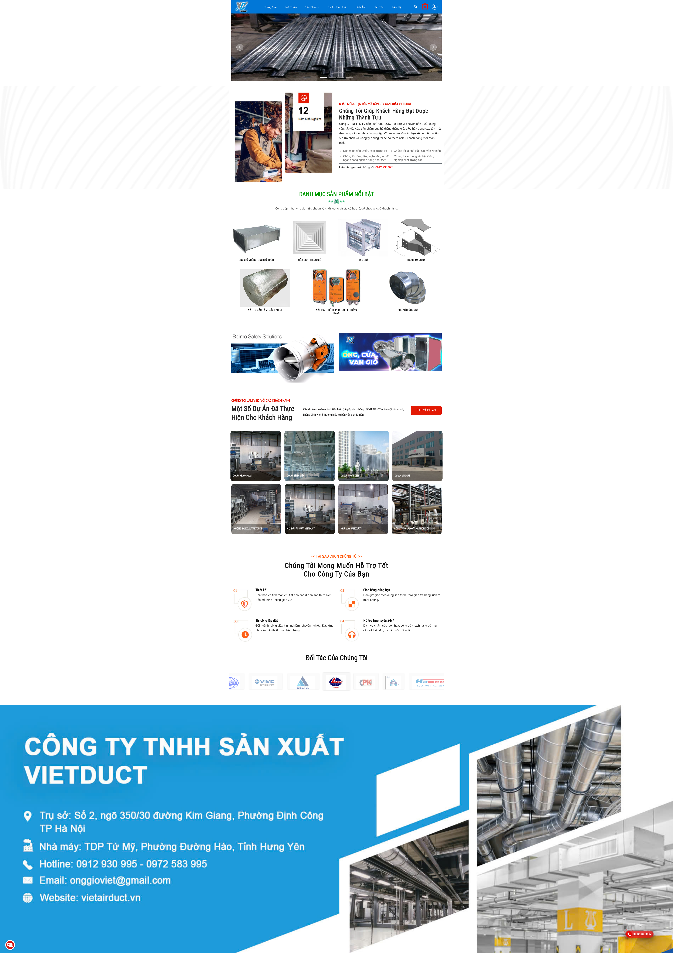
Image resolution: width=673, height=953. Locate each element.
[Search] (415, 6)
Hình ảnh (360, 7)
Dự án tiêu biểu (337, 7)
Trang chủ (270, 7)
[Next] (433, 47)
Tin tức (379, 7)
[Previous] (240, 47)
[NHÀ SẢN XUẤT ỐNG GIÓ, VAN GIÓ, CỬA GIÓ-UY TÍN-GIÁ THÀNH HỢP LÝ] (247, 6)
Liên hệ (396, 7)
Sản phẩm (311, 7)
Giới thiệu (291, 7)
